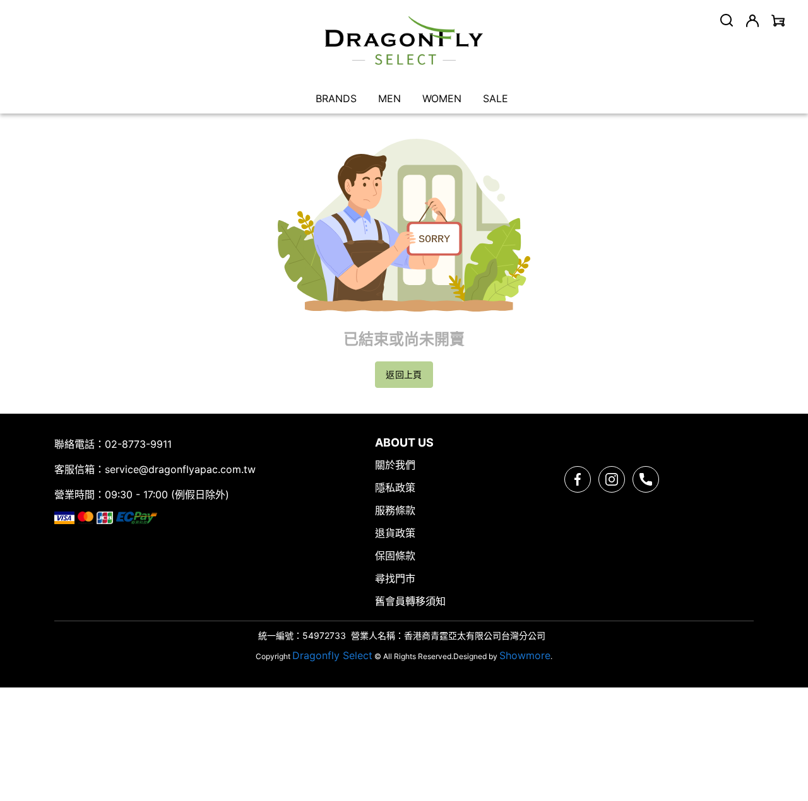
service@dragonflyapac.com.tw (180, 469)
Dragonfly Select (332, 655)
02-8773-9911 (138, 444)
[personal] (752, 21)
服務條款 (395, 510)
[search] (726, 20)
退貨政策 (395, 533)
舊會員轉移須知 (410, 601)
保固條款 (395, 555)
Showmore (524, 655)
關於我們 (395, 465)
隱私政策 (395, 487)
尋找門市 (395, 578)
